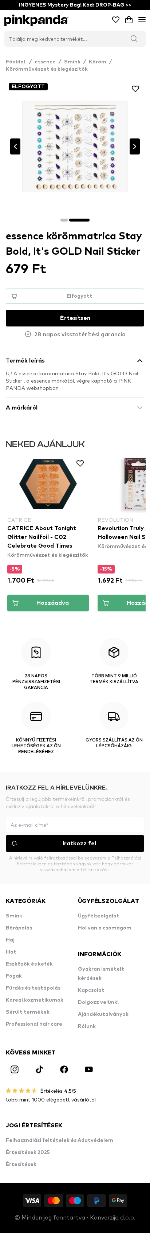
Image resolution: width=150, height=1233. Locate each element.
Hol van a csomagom (104, 928)
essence (45, 61)
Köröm (97, 61)
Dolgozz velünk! (98, 1002)
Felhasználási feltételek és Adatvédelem (59, 1140)
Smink (72, 61)
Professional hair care (34, 1024)
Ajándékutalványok (103, 1014)
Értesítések (21, 1164)
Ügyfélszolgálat (98, 916)
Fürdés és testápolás (33, 988)
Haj (10, 940)
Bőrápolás (19, 928)
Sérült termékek (28, 1012)
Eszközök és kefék (29, 964)
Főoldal (19, 61)
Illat (11, 952)
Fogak (14, 976)
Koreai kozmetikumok (34, 1000)
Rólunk (87, 1026)
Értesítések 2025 (28, 1152)
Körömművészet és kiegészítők (47, 69)
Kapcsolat (91, 990)
